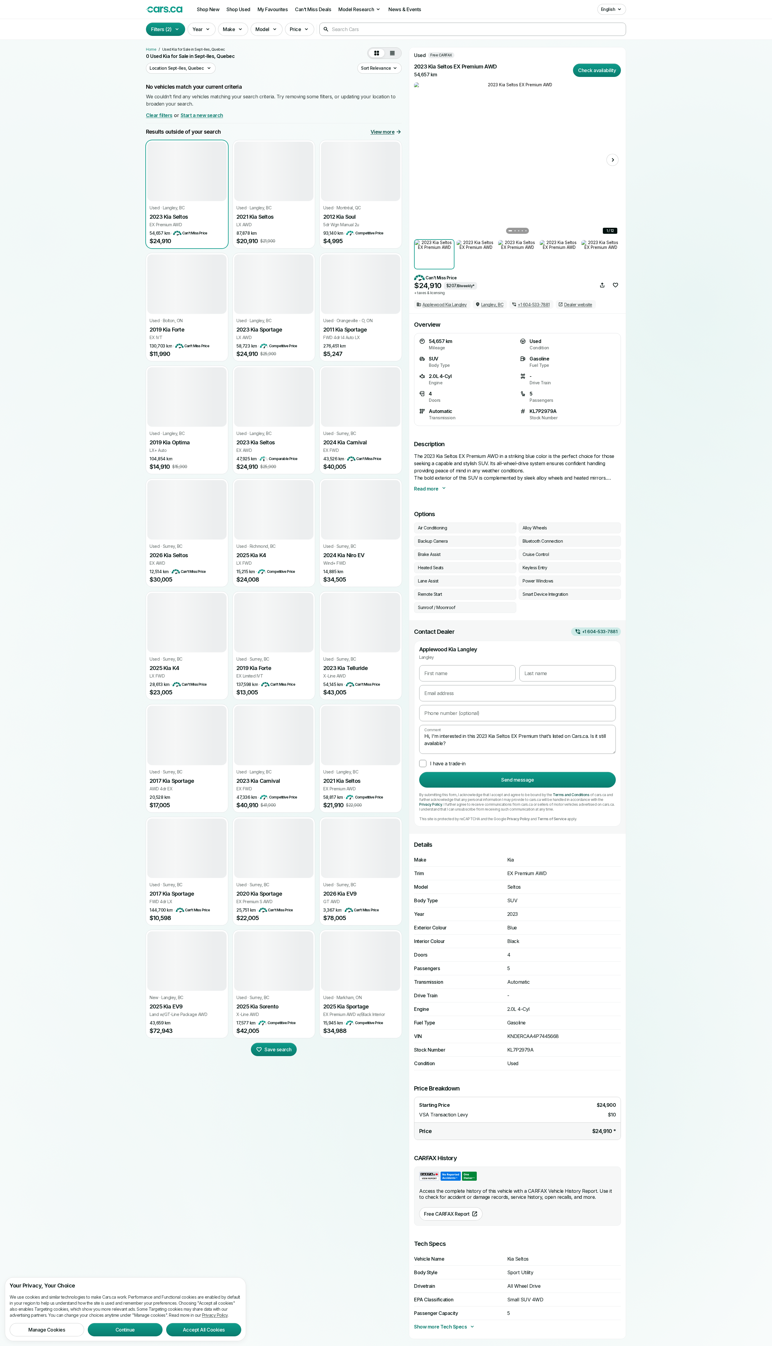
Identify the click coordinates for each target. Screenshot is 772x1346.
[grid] (376, 53)
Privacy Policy (430, 804)
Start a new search (202, 115)
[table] (392, 53)
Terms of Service (551, 819)
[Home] (164, 9)
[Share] (602, 285)
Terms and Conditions (571, 794)
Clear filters (159, 115)
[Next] (612, 160)
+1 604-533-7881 (600, 631)
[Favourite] (615, 285)
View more (383, 132)
